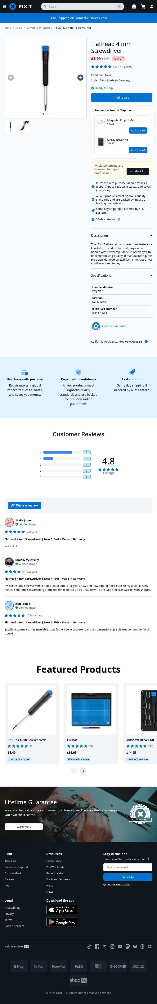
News (49, 891)
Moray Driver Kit (117, 140)
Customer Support (16, 867)
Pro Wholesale (55, 867)
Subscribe (128, 877)
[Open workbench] (134, 6)
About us (10, 861)
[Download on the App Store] (61, 909)
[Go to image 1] (43, 114)
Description (99, 235)
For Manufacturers (58, 879)
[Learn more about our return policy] (119, 219)
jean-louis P (23, 603)
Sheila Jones (23, 520)
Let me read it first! (119, 884)
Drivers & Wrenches (39, 27)
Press (49, 885)
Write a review (27, 505)
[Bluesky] (135, 947)
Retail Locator (55, 873)
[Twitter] (104, 946)
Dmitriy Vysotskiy (27, 560)
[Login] (152, 6)
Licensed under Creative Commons (88, 993)
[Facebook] (97, 946)
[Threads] (142, 946)
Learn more (23, 826)
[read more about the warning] (146, 342)
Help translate (14, 946)
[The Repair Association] (150, 946)
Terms (8, 920)
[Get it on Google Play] (61, 921)
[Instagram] (112, 946)
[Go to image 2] (48, 114)
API (7, 885)
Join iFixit (138, 171)
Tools (19, 27)
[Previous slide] (73, 770)
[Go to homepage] (22, 6)
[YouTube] (120, 946)
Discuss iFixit (13, 873)
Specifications (101, 275)
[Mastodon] (127, 946)
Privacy (9, 914)
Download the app (60, 900)
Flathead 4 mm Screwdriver (73, 27)
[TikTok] (89, 946)
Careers (10, 879)
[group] (10, 77)
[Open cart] (143, 6)
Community (53, 861)
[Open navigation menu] (4, 6)
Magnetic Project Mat (121, 120)
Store (8, 27)
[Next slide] (83, 770)
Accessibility (12, 907)
